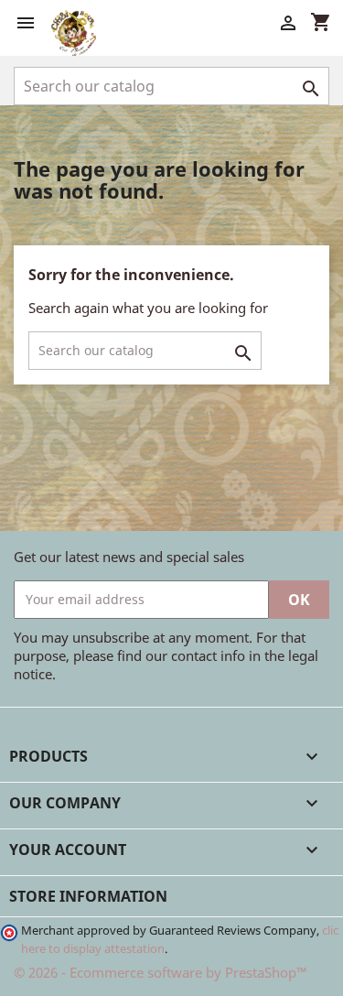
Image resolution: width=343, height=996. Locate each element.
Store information (88, 896)
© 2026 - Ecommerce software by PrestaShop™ (160, 972)
